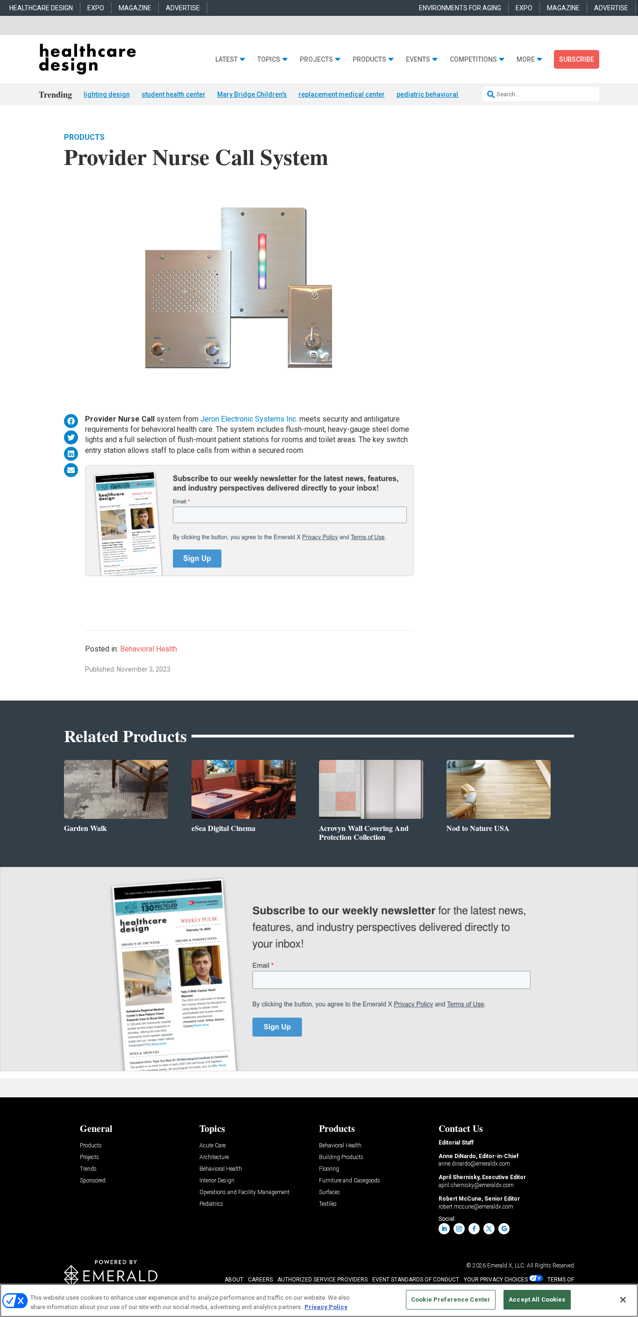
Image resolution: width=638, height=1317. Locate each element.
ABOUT (234, 1279)
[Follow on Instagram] (459, 1228)
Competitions (473, 59)
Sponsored (93, 1181)
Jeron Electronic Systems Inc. (249, 419)
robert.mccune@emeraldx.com (476, 1206)
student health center (174, 94)
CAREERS (260, 1279)
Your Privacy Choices (496, 1279)
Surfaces (329, 1192)
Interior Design (216, 1181)
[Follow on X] (489, 1228)
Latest (226, 59)
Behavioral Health (148, 648)
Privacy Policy (326, 1306)
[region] (319, 1300)
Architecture (214, 1157)
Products (369, 59)
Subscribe (576, 59)
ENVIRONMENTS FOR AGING (460, 8)
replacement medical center (341, 94)
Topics (268, 59)
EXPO (95, 8)
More (526, 59)
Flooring (329, 1169)
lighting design (107, 94)
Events (418, 59)
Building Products (341, 1157)
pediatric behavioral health (437, 94)
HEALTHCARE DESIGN (41, 8)
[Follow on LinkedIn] (444, 1228)
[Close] (623, 1299)
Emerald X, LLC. (506, 1265)
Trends (88, 1169)
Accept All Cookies (537, 1299)
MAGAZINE (135, 8)
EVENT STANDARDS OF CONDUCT (415, 1279)
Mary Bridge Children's (252, 94)
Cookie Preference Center (450, 1299)
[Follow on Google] (504, 1228)
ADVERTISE (183, 8)
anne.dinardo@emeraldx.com (474, 1163)
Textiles (328, 1204)
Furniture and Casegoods (349, 1181)
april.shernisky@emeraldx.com (476, 1185)
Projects (316, 59)
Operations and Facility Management (244, 1192)
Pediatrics (211, 1204)
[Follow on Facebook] (474, 1228)
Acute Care (212, 1146)
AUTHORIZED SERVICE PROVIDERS (322, 1279)
